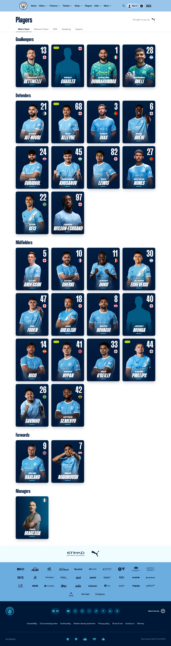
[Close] (42, 629)
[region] (23, 635)
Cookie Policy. (30, 642)
